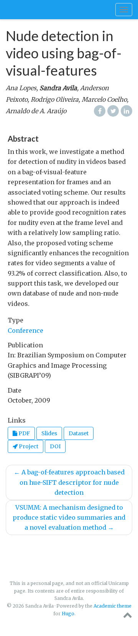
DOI (55, 446)
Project (28, 446)
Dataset (79, 433)
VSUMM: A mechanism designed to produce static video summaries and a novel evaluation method (69, 518)
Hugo (68, 613)
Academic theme (112, 606)
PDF (23, 433)
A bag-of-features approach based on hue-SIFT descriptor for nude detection (69, 482)
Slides (49, 433)
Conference (25, 330)
